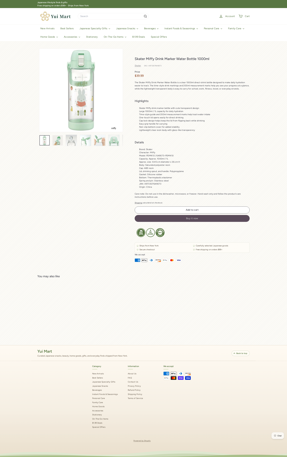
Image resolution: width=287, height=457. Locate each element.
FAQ (130, 378)
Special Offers (159, 36)
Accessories (71, 36)
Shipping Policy (135, 394)
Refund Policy (134, 390)
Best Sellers (67, 28)
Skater (138, 65)
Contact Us (133, 382)
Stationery (92, 36)
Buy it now (192, 218)
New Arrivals (47, 28)
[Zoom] (81, 90)
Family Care (235, 28)
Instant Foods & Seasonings (180, 28)
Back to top (241, 353)
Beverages (150, 28)
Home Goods (48, 36)
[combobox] (113, 16)
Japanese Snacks (126, 28)
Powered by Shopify (142, 441)
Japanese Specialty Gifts (94, 28)
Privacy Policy (134, 386)
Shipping (138, 203)
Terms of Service (135, 398)
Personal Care (212, 28)
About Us (132, 373)
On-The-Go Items (114, 36)
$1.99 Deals (138, 36)
